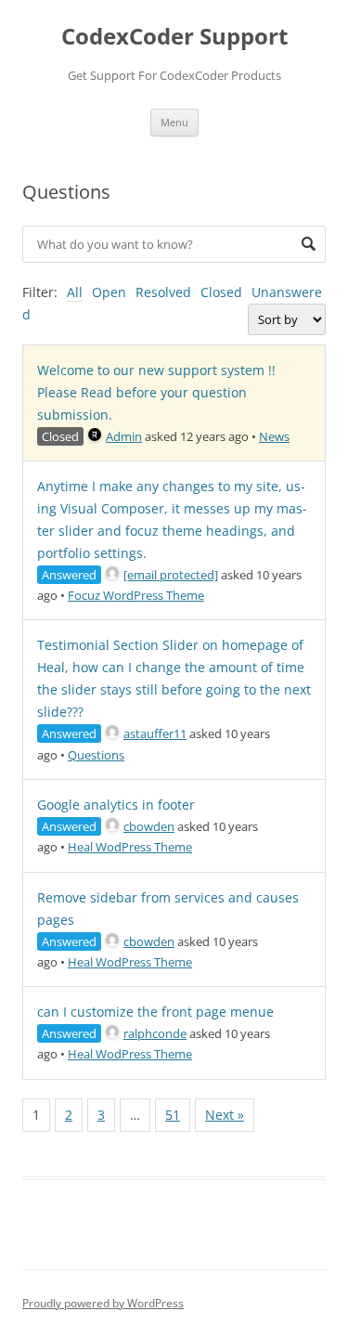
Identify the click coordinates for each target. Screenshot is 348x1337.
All (75, 292)
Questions (96, 754)
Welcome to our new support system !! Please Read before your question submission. (156, 392)
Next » (224, 1114)
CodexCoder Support (174, 36)
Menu (174, 122)
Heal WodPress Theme (130, 846)
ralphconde (155, 1033)
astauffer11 (155, 733)
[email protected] (170, 574)
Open (109, 292)
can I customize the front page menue (155, 1011)
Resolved (163, 292)
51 (172, 1114)
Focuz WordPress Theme (136, 595)
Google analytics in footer (116, 804)
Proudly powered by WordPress (103, 1303)
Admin (124, 436)
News (274, 436)
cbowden (148, 826)
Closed (221, 292)
